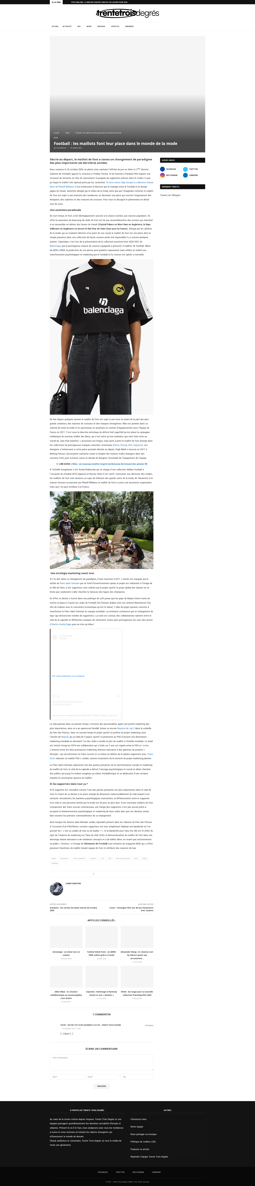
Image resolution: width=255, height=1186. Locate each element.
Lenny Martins (61, 148)
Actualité (67, 26)
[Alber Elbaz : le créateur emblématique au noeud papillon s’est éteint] (66, 977)
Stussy (123, 445)
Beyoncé (121, 728)
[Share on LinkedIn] (103, 874)
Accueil (55, 26)
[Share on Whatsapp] (106, 874)
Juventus (93, 859)
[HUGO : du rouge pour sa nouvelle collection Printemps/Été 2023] (137, 977)
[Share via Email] (108, 874)
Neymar (65, 736)
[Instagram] (201, 2)
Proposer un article (140, 1149)
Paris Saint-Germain (70, 583)
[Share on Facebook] (98, 874)
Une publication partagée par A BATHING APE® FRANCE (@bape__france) (83, 715)
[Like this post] (95, 874)
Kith (130, 445)
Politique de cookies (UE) (143, 1141)
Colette (54, 624)
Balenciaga (55, 246)
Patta (116, 445)
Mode (89, 26)
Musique (101, 26)
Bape (68, 624)
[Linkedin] (204, 2)
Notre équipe (137, 1126)
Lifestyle (115, 26)
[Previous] (65, 2)
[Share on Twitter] (100, 874)
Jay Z (131, 728)
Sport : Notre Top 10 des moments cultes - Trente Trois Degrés (90, 1025)
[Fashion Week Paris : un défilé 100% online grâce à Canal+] (101, 937)
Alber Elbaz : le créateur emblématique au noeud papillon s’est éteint (66, 994)
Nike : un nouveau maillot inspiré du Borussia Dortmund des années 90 (109, 463)
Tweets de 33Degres (170, 195)
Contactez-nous (138, 1119)
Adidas (54, 859)
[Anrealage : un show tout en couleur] (66, 937)
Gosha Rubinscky (79, 859)
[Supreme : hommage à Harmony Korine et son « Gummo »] (101, 977)
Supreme (137, 445)
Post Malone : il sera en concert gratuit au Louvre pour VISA (99, 2)
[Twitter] (198, 2)
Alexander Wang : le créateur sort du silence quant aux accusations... (137, 955)
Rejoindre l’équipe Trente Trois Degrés (149, 1156)
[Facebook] (195, 2)
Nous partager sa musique (144, 1134)
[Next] (68, 2)
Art (79, 26)
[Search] (204, 26)
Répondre (149, 1025)
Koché (62, 624)
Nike (109, 859)
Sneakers (129, 26)
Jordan (145, 745)
